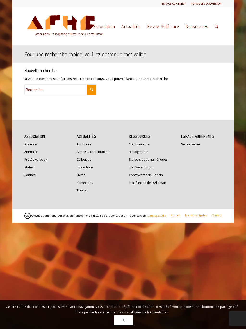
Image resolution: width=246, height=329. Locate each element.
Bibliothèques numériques (148, 159)
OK (124, 320)
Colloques (84, 159)
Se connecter (190, 144)
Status (29, 167)
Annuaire (31, 152)
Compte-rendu (139, 144)
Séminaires (85, 182)
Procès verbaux (35, 159)
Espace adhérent (174, 3)
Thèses (82, 190)
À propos (30, 144)
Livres (81, 175)
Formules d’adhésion (206, 3)
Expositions (85, 167)
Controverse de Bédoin (146, 175)
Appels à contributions (93, 152)
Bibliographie (138, 152)
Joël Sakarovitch (140, 167)
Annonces (84, 144)
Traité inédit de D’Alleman (147, 182)
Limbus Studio (157, 215)
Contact (29, 175)
